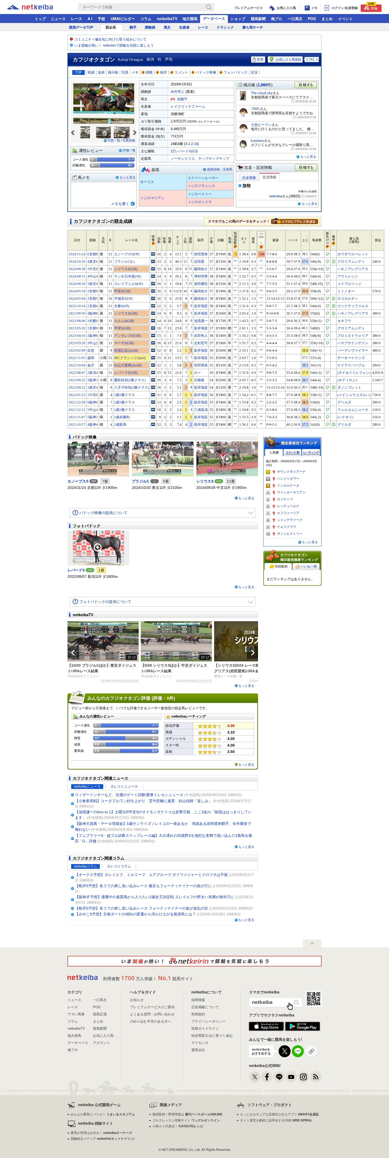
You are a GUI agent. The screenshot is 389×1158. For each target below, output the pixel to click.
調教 (149, 72)
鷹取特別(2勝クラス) (130, 380)
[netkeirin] (194, 961)
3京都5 (92, 299)
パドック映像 (206, 72)
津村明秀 (201, 276)
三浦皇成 (201, 410)
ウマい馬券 (76, 1013)
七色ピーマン (261, 125)
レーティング (311, 452)
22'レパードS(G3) (184, 151)
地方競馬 (190, 18)
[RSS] (315, 1077)
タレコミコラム (119, 866)
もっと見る (127, 177)
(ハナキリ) (345, 417)
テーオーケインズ (351, 358)
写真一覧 (113, 140)
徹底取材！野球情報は (187, 1114)
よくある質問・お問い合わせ (152, 1013)
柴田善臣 (201, 284)
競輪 (373, 7)
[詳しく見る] (294, 221)
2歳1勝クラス (124, 402)
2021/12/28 (77, 402)
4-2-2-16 (191, 144)
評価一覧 (129, 150)
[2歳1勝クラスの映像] (153, 402)
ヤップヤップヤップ (213, 159)
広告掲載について (205, 1006)
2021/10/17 (77, 424)
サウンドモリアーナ (291, 472)
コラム (145, 18)
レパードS (76, 570)
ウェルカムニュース (352, 410)
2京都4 (92, 306)
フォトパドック (236, 72)
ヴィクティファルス (352, 306)
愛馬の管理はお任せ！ (101, 1132)
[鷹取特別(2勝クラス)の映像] (153, 380)
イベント (345, 18)
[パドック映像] (98, 459)
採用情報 (198, 999)
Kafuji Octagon (130, 59)
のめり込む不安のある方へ (150, 1021)
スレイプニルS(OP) (128, 284)
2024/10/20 (77, 262)
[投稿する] (306, 167)
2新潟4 (92, 373)
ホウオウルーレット (352, 254)
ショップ (237, 18)
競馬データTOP (81, 27)
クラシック (225, 27)
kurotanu (257, 141)
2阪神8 (92, 336)
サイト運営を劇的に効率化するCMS (276, 1120)
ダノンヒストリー (289, 533)
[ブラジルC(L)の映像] (153, 261)
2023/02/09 (77, 350)
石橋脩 (199, 380)
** (235, 261)
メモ (135, 72)
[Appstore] (266, 1026)
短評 (163, 72)
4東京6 (92, 262)
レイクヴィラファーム (188, 106)
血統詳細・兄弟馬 (219, 169)
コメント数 (292, 452)
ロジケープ (285, 499)
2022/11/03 (77, 358)
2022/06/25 (77, 380)
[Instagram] (303, 1077)
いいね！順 (309, 566)
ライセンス (200, 1042)
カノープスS (77, 481)
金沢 (90, 365)
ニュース (58, 18)
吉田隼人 (201, 336)
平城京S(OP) (123, 299)
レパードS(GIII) (125, 373)
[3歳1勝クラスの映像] (153, 395)
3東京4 (92, 387)
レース (76, 18)
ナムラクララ (286, 527)
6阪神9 (92, 402)
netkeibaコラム (85, 866)
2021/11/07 (77, 417)
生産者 (184, 27)
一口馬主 (295, 18)
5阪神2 (92, 417)
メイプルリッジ (349, 284)
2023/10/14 (77, 306)
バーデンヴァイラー (352, 350)
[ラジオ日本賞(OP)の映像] (153, 276)
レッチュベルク (288, 506)
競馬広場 (100, 1013)
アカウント (101, 1042)
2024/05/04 (77, 299)
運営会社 (198, 1049)
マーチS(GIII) (124, 343)
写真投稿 (129, 140)
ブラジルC (140, 481)
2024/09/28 (77, 269)
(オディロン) (347, 380)
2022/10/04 (77, 365)
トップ (40, 18)
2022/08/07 (77, 373)
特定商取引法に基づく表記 (212, 1035)
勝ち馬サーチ (252, 27)
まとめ (327, 18)
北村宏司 (201, 343)
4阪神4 (92, 424)
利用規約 (198, 1013)
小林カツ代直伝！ (177, 1126)
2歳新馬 (120, 424)
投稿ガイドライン (205, 1028)
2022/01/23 (77, 395)
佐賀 (90, 350)
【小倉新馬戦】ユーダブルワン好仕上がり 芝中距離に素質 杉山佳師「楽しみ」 (143, 801)
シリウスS (205, 481)
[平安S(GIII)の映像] (153, 291)
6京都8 (92, 254)
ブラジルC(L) (124, 262)
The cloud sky (262, 93)
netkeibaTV (167, 18)
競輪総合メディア (102, 1138)
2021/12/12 (77, 410)
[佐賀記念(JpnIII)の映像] (153, 350)
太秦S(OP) (121, 306)
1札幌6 (92, 321)
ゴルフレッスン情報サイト (186, 1120)
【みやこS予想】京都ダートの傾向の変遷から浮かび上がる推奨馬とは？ (135, 914)
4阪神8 (92, 313)
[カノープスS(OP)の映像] (153, 254)
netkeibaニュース (87, 786)
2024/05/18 (77, 291)
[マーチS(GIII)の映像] (153, 343)
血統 (101, 72)
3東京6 (92, 284)
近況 (254, 72)
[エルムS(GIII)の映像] (153, 321)
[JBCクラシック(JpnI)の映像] (153, 358)
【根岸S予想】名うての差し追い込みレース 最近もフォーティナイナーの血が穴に (143, 886)
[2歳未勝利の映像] (153, 417)
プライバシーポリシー (208, 1021)
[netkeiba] (36, 7)
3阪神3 (92, 380)
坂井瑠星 (201, 306)
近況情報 (269, 177)
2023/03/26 (77, 343)
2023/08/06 (77, 321)
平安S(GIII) (122, 291)
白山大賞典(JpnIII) (128, 365)
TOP (78, 72)
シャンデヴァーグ (289, 520)
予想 (101, 18)
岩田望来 (201, 254)
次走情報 (249, 178)
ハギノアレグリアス (352, 269)
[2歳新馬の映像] (153, 424)
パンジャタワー (288, 478)
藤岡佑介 (201, 269)
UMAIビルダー (123, 18)
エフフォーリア (288, 513)
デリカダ (344, 402)
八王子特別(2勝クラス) (131, 387)
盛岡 (90, 358)
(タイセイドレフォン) (353, 373)
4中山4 (92, 276)
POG (312, 18)
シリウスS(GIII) (125, 269)
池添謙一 (201, 321)
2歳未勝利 (122, 417)
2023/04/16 (77, 336)
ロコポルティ (347, 299)
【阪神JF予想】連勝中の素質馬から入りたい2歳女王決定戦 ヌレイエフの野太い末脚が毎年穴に (154, 897)
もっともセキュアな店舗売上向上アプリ (279, 1114)
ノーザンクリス (183, 159)
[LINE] (279, 1077)
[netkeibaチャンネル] (291, 1077)
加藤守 (182, 99)
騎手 (133, 27)
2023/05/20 (77, 328)
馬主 (167, 27)
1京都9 (92, 328)
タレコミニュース (124, 786)
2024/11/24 (77, 254)
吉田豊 (199, 262)
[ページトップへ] (312, 943)
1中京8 (92, 395)
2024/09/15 (77, 276)
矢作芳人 (177, 92)
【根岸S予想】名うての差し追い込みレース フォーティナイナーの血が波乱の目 (141, 908)
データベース (214, 18)
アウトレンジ (347, 276)
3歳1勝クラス (124, 395)
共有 (260, 59)
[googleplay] (302, 1026)
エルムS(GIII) (124, 321)
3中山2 (92, 343)
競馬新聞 (258, 18)
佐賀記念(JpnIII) (126, 350)
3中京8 (92, 269)
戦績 (91, 72)
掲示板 (113, 72)
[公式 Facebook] (267, 1077)
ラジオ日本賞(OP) (127, 276)
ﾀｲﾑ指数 (261, 235)
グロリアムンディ (351, 262)
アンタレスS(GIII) (127, 336)
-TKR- (255, 109)
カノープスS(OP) (126, 254)
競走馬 (111, 27)
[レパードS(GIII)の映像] (153, 372)
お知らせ (137, 999)
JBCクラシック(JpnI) (130, 358)
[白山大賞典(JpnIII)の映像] (153, 365)
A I (90, 18)
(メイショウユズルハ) (353, 395)
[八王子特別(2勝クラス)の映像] (153, 387)
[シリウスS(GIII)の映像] (153, 269)
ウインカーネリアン (291, 492)
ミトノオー (346, 291)
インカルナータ (288, 485)
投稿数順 (281, 566)
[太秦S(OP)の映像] (153, 306)
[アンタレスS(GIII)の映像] (153, 335)
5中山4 (92, 410)
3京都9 (92, 291)
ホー (197, 373)
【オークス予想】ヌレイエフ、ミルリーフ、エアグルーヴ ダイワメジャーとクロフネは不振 (151, 875)
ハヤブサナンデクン (352, 343)
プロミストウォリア (352, 336)
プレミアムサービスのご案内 (152, 1006)
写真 (124, 72)
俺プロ (276, 18)
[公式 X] (254, 1077)
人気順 (274, 452)
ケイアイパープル (351, 365)
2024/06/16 (77, 284)
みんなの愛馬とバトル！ (103, 1114)
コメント (181, 72)
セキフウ (344, 321)
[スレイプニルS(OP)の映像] (153, 283)
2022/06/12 (77, 387)
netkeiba (275, 196)
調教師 (150, 27)
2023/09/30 (77, 313)
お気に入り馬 (103, 1035)
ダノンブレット (349, 387)
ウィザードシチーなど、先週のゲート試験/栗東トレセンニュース (129, 795)
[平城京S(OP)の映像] (153, 298)
